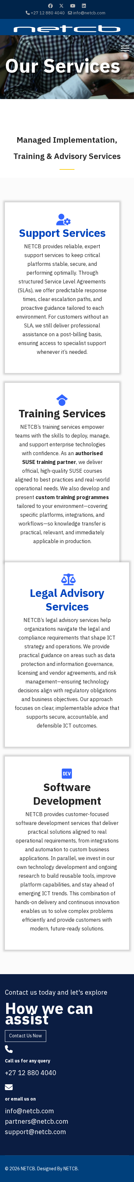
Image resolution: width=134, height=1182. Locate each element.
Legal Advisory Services (67, 599)
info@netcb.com (89, 12)
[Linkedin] (84, 6)
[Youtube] (72, 6)
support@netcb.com (35, 1131)
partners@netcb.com (36, 1121)
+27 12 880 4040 (48, 12)
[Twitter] (61, 6)
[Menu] (125, 48)
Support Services (62, 232)
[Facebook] (50, 6)
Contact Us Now (25, 1036)
